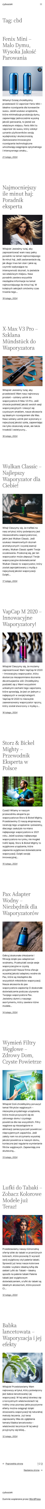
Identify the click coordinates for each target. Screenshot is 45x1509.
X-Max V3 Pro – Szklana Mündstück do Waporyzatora (20, 338)
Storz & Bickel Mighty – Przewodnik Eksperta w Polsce (18, 755)
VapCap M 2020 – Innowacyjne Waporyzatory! (22, 617)
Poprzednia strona (12, 1463)
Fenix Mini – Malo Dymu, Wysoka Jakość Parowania (19, 48)
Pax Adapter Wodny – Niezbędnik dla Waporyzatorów (20, 903)
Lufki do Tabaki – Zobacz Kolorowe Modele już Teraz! (22, 1197)
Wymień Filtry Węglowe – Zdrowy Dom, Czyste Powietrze (21, 1052)
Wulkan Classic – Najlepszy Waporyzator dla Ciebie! (22, 476)
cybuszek (7, 4)
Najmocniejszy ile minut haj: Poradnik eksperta (19, 197)
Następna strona (33, 1470)
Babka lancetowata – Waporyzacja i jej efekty (22, 1334)
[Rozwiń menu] (41, 4)
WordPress (35, 1499)
